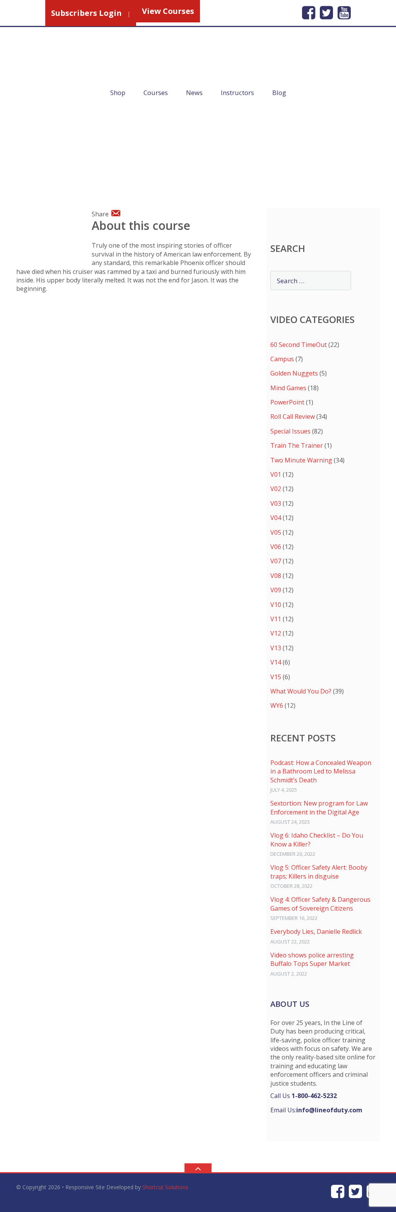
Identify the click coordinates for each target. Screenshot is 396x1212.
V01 (275, 474)
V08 (275, 575)
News (194, 92)
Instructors (237, 92)
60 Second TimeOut (298, 344)
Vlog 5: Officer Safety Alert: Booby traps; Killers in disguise (318, 871)
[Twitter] (326, 12)
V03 (275, 503)
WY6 (276, 705)
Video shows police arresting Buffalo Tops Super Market (312, 959)
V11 (275, 619)
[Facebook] (308, 12)
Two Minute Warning (301, 460)
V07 (275, 561)
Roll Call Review (292, 416)
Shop (117, 92)
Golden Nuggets (294, 373)
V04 (275, 517)
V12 (275, 633)
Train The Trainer (296, 445)
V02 (275, 488)
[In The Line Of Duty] (110, 66)
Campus (282, 359)
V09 (275, 590)
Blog (279, 92)
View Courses (168, 11)
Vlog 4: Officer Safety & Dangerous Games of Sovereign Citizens (320, 903)
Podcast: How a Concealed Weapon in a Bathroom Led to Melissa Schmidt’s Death (320, 771)
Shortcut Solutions (165, 1187)
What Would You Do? (300, 691)
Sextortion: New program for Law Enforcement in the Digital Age (319, 807)
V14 (275, 662)
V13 (275, 648)
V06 (275, 546)
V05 (275, 532)
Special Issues (290, 431)
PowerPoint (287, 402)
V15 (275, 677)
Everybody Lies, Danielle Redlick (316, 931)
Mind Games (288, 388)
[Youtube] (344, 12)
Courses (155, 92)
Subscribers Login (86, 13)
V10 (275, 604)
